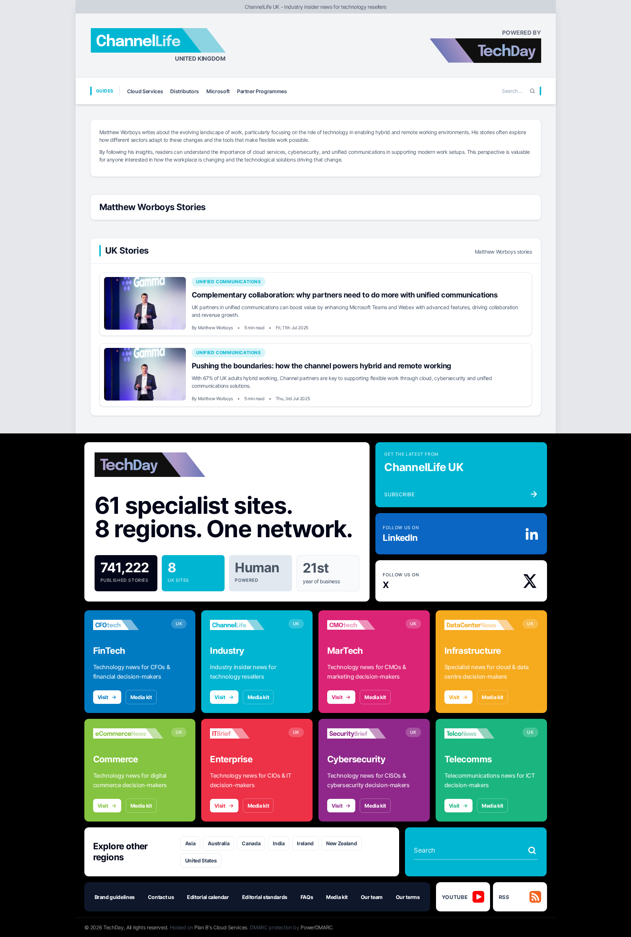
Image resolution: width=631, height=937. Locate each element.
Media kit (141, 697)
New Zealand (341, 843)
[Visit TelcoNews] (479, 733)
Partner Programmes (262, 91)
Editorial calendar (208, 897)
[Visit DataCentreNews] (479, 625)
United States (201, 860)
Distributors (184, 91)
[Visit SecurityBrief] (362, 733)
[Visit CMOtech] (362, 625)
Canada (251, 843)
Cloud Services (145, 91)
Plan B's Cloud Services (220, 927)
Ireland (305, 843)
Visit (102, 697)
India (278, 843)
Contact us (161, 897)
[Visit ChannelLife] (245, 625)
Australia (218, 843)
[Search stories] (532, 850)
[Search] (532, 91)
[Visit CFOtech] (128, 625)
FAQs (307, 897)
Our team (372, 897)
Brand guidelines (115, 897)
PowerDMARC (317, 927)
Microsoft (218, 91)
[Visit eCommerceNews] (128, 733)
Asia (190, 843)
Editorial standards (264, 897)
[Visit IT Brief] (245, 733)
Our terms (408, 897)
